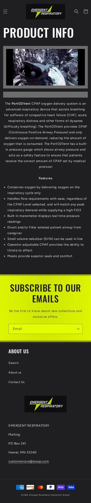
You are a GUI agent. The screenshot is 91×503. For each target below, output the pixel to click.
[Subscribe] (77, 329)
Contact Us (16, 382)
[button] (5, 11)
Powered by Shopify (60, 495)
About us (15, 372)
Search (13, 363)
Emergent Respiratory (39, 495)
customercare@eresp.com (28, 461)
